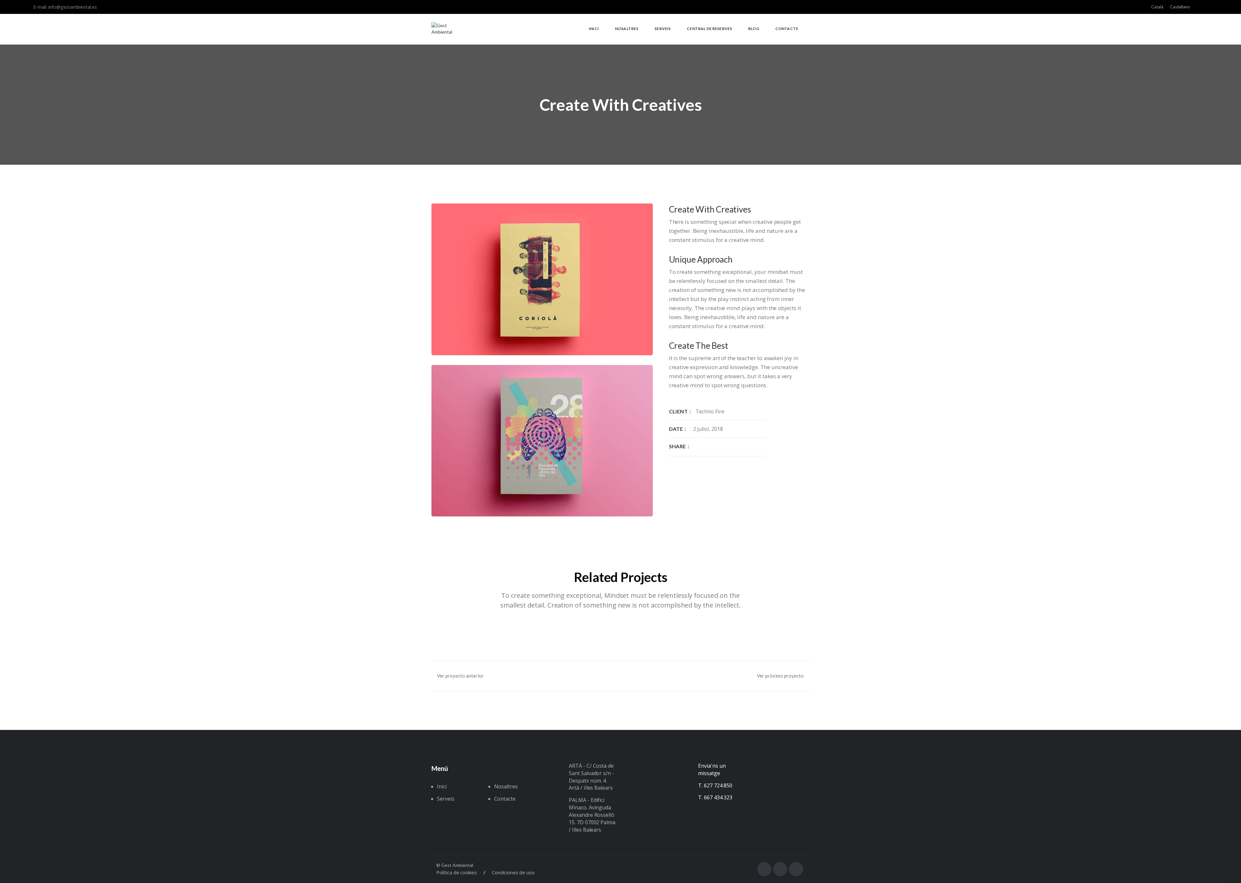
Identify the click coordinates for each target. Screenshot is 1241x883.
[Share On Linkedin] (716, 446)
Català (1157, 6)
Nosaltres (506, 786)
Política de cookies (456, 872)
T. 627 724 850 (715, 785)
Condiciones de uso (513, 872)
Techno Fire (709, 411)
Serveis (445, 798)
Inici (442, 786)
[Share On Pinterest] (726, 446)
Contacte (505, 798)
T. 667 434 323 (715, 797)
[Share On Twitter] (706, 446)
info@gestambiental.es (72, 7)
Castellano (1180, 6)
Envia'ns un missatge (712, 769)
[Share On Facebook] (696, 446)
